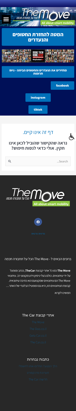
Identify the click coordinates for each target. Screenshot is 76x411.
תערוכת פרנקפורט (38, 373)
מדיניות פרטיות (38, 233)
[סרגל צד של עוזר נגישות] (72, 137)
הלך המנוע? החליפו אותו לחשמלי (38, 366)
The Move (38, 322)
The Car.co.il (38, 342)
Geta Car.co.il (38, 335)
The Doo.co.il (38, 329)
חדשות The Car (38, 379)
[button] (6, 19)
